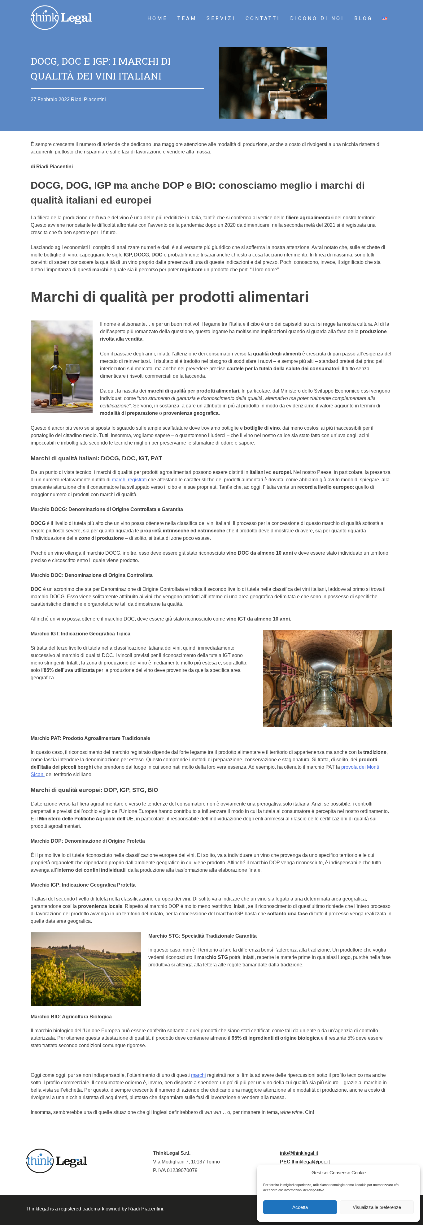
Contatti (263, 18)
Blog (363, 18)
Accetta (300, 1207)
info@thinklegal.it (299, 1153)
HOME (157, 18)
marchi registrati (130, 479)
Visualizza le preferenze (377, 1207)
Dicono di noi (317, 18)
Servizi (221, 18)
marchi (198, 1075)
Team (187, 18)
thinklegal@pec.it (311, 1161)
